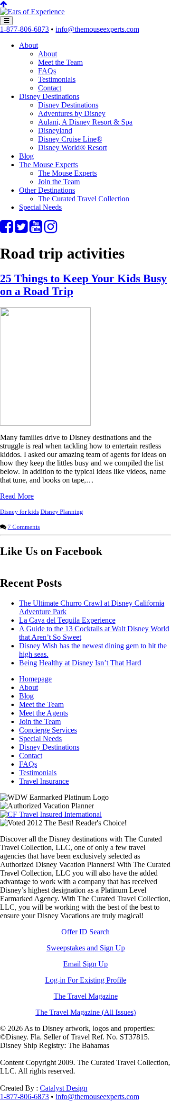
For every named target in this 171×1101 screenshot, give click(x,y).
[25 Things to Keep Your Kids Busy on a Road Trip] (45, 423)
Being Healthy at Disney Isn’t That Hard (80, 663)
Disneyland (55, 130)
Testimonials (57, 79)
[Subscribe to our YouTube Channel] (35, 229)
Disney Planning (61, 511)
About (28, 45)
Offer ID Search (85, 932)
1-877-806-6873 (24, 29)
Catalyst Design (63, 1088)
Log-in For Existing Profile (85, 980)
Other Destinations (47, 190)
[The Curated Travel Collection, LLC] (32, 12)
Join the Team (59, 182)
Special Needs (40, 207)
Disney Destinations (49, 96)
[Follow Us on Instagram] (50, 229)
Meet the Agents (43, 713)
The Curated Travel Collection (83, 199)
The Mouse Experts (48, 165)
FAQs (47, 71)
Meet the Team (60, 62)
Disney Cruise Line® (70, 139)
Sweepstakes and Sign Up (86, 948)
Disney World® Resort (72, 147)
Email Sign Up (85, 964)
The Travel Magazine (86, 996)
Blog (26, 156)
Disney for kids (19, 511)
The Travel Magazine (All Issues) (86, 1012)
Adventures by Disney (71, 113)
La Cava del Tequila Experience (67, 620)
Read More (17, 496)
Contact (49, 88)
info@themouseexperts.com (97, 29)
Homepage (35, 679)
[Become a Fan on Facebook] (6, 229)
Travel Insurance (44, 781)
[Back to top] (3, 4)
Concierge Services (48, 730)
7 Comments (24, 526)
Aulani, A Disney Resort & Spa (85, 122)
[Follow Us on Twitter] (21, 229)
